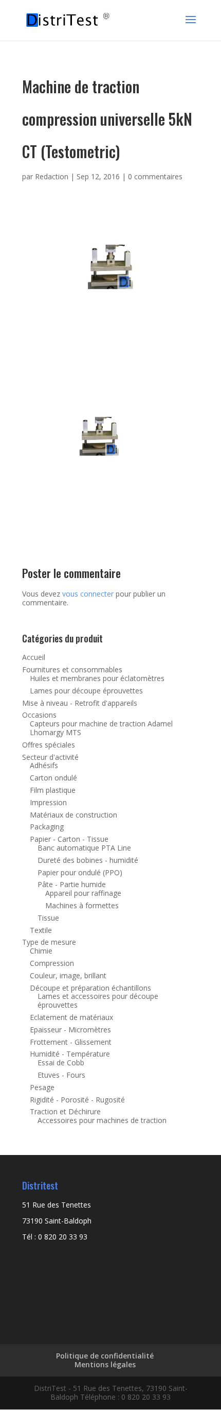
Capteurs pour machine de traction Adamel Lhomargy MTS (101, 728)
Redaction (51, 176)
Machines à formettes (82, 905)
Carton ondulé (53, 778)
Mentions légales (105, 1364)
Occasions (39, 715)
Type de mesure (49, 942)
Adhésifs (44, 765)
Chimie (41, 951)
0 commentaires (155, 176)
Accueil (33, 657)
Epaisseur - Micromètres (70, 1029)
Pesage (42, 1087)
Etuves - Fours (61, 1075)
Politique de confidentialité (105, 1356)
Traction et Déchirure (65, 1111)
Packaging (47, 826)
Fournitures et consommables (72, 669)
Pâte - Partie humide (72, 884)
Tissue (48, 918)
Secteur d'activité (50, 757)
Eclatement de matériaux (71, 1017)
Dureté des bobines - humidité (88, 860)
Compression (52, 963)
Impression (48, 802)
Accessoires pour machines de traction (102, 1120)
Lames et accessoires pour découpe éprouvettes (98, 1000)
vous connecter (88, 594)
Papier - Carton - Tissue (69, 839)
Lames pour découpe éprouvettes (86, 690)
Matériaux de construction (73, 815)
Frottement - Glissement (71, 1042)
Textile (41, 930)
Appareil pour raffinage (83, 893)
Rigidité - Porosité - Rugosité (77, 1100)
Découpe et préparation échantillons (90, 988)
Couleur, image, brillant (68, 975)
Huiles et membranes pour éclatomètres (97, 678)
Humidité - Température (70, 1054)
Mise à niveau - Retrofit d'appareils (79, 703)
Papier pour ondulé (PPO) (80, 872)
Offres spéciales (48, 745)
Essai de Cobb (61, 1062)
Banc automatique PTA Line (84, 848)
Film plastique (53, 790)
